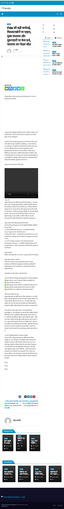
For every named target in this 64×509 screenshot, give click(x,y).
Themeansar (4, 506)
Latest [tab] (48, 38)
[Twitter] (14, 88)
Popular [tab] (59, 38)
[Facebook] (10, 88)
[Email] (6, 88)
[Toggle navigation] (61, 14)
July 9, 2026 (39, 476)
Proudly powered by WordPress (9, 504)
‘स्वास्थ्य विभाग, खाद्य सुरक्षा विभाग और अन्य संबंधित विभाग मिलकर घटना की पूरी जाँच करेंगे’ (30, 403)
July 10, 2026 (24, 476)
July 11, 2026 (9, 476)
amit (16, 49)
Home (54, 505)
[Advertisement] (21, 114)
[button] (57, 14)
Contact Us (60, 505)
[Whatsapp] (22, 88)
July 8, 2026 (55, 476)
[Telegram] (18, 88)
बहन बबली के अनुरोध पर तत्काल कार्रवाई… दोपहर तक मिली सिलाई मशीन (57, 47)
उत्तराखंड (9, 24)
